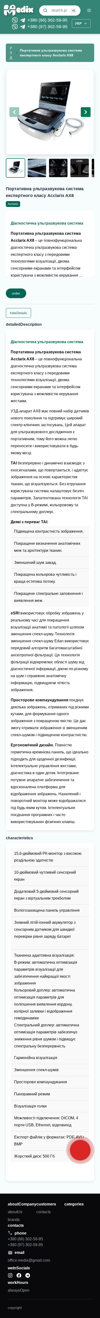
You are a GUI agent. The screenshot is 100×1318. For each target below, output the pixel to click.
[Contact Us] (80, 1150)
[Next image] (86, 112)
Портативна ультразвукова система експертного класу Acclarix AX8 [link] (51, 52)
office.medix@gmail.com (29, 1260)
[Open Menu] (91, 10)
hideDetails (18, 313)
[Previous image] (14, 112)
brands (14, 1220)
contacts (43, 1212)
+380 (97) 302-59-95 (47, 26)
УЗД (11, 53)
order (16, 293)
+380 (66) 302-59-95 (47, 20)
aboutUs (15, 1212)
